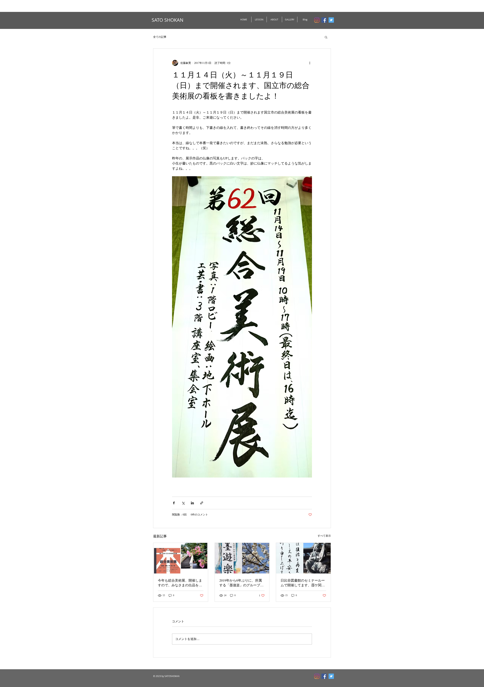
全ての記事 (159, 37)
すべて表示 (324, 535)
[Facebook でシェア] (174, 503)
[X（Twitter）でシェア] (183, 503)
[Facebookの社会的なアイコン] (324, 20)
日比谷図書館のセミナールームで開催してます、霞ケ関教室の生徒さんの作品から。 (303, 582)
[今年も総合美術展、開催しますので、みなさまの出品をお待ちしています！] (180, 558)
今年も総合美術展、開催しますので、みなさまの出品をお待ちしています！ (180, 582)
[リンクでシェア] (201, 503)
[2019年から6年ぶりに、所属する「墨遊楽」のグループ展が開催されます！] (242, 558)
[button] (326, 37)
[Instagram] (317, 20)
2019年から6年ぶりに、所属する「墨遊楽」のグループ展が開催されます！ (241, 582)
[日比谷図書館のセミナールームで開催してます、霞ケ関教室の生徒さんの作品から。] (303, 558)
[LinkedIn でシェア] (192, 503)
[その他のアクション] (309, 63)
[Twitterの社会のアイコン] (331, 20)
